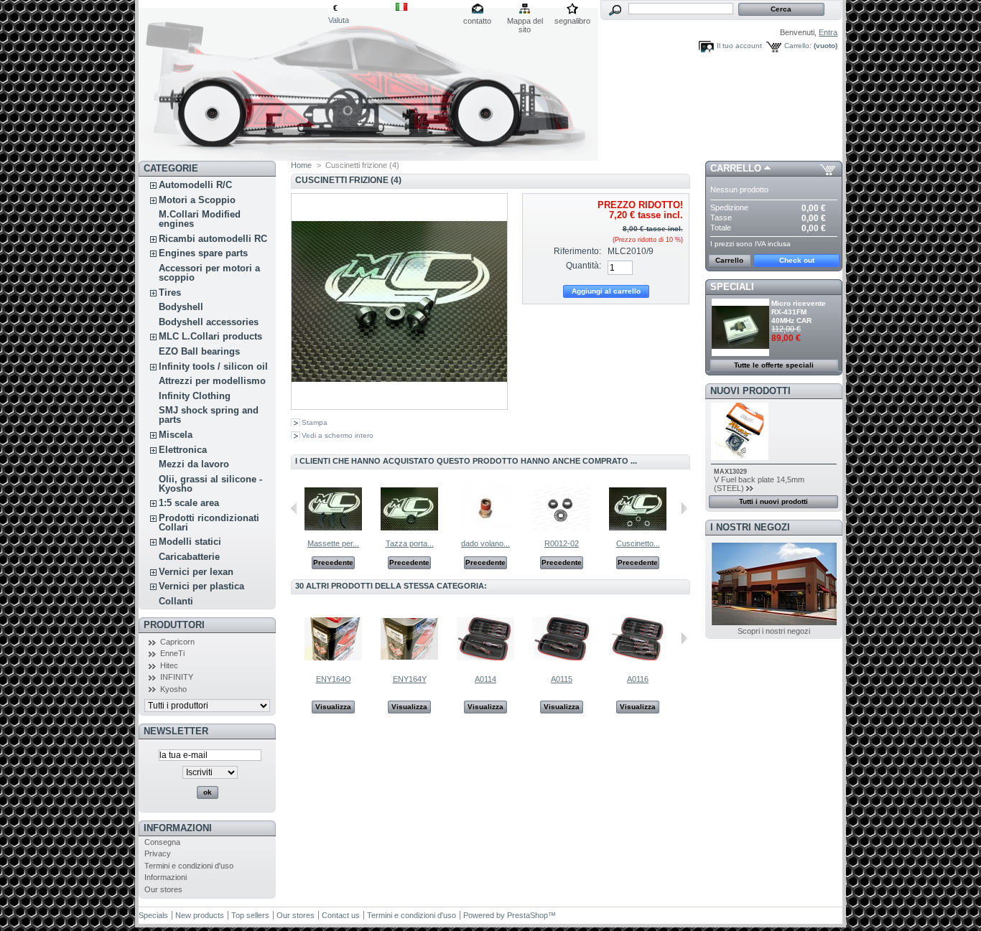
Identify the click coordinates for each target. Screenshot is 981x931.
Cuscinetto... (638, 543)
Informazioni (178, 828)
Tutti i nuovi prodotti (773, 501)
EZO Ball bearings (199, 351)
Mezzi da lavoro (194, 464)
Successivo (684, 508)
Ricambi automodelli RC (213, 238)
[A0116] (637, 664)
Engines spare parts (203, 253)
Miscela (175, 434)
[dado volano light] (485, 534)
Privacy (157, 853)
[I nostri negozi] (774, 622)
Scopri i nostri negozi (774, 631)
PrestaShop (527, 915)
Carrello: (798, 46)
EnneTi (172, 653)
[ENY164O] (333, 664)
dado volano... (485, 543)
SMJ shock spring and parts (209, 415)
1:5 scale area (189, 502)
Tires (170, 292)
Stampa (314, 422)
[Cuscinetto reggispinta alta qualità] (637, 534)
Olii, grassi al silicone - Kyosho (210, 484)
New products (199, 915)
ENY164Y (410, 679)
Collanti (176, 601)
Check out (796, 260)
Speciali (732, 286)
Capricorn (177, 641)
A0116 (637, 679)
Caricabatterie (189, 556)
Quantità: (583, 266)
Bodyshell (181, 306)
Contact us (341, 915)
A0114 (485, 679)
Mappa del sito (525, 22)
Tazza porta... (410, 543)
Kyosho (173, 689)
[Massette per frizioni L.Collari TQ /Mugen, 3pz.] (333, 534)
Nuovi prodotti (750, 390)
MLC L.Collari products (210, 336)
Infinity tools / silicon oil (213, 366)
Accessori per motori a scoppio (209, 273)
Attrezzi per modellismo (212, 380)
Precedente (333, 562)
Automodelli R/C (195, 184)
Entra (828, 32)
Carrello (735, 168)
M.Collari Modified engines (200, 219)
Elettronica (183, 449)
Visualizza (333, 707)
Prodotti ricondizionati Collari (209, 523)
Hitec (169, 665)
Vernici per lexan (196, 571)
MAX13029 (730, 471)
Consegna (162, 842)
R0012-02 (561, 543)
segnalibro (572, 21)
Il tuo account (739, 46)
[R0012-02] (561, 534)
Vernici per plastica (201, 586)
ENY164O (333, 679)
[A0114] (485, 664)
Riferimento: (577, 251)
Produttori (174, 624)
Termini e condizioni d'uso (188, 865)
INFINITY (176, 677)
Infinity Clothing (195, 395)
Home (301, 165)
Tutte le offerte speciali (774, 365)
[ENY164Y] (409, 664)
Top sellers (250, 915)
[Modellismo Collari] (233, 80)
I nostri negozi (750, 527)
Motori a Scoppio (197, 200)
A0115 (561, 679)
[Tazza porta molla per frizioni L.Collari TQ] (409, 534)
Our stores (163, 889)
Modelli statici (190, 541)
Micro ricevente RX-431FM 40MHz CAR (798, 311)
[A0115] (561, 664)
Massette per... (333, 543)
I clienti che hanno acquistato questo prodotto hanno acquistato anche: (294, 508)
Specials (153, 915)
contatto (477, 21)
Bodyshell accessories (209, 322)
